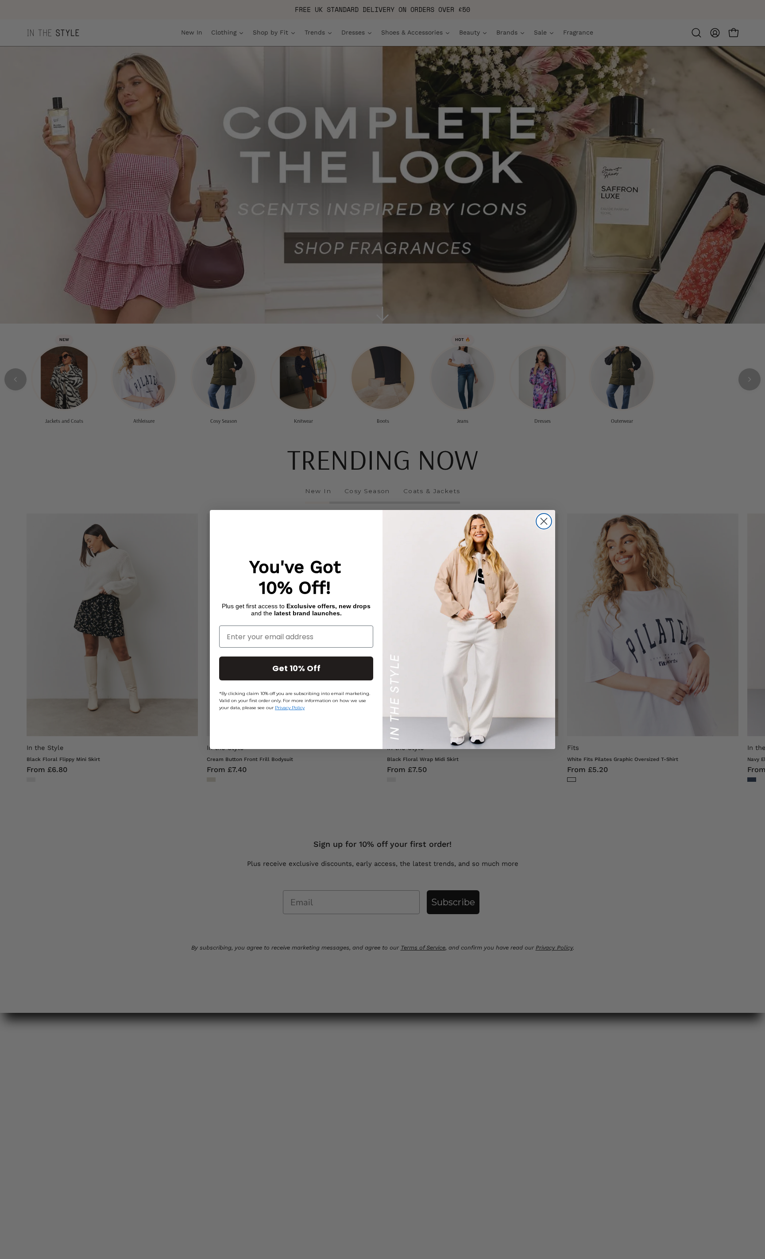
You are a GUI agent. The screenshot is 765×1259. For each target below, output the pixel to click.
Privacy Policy (290, 708)
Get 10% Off (296, 668)
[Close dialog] (544, 521)
